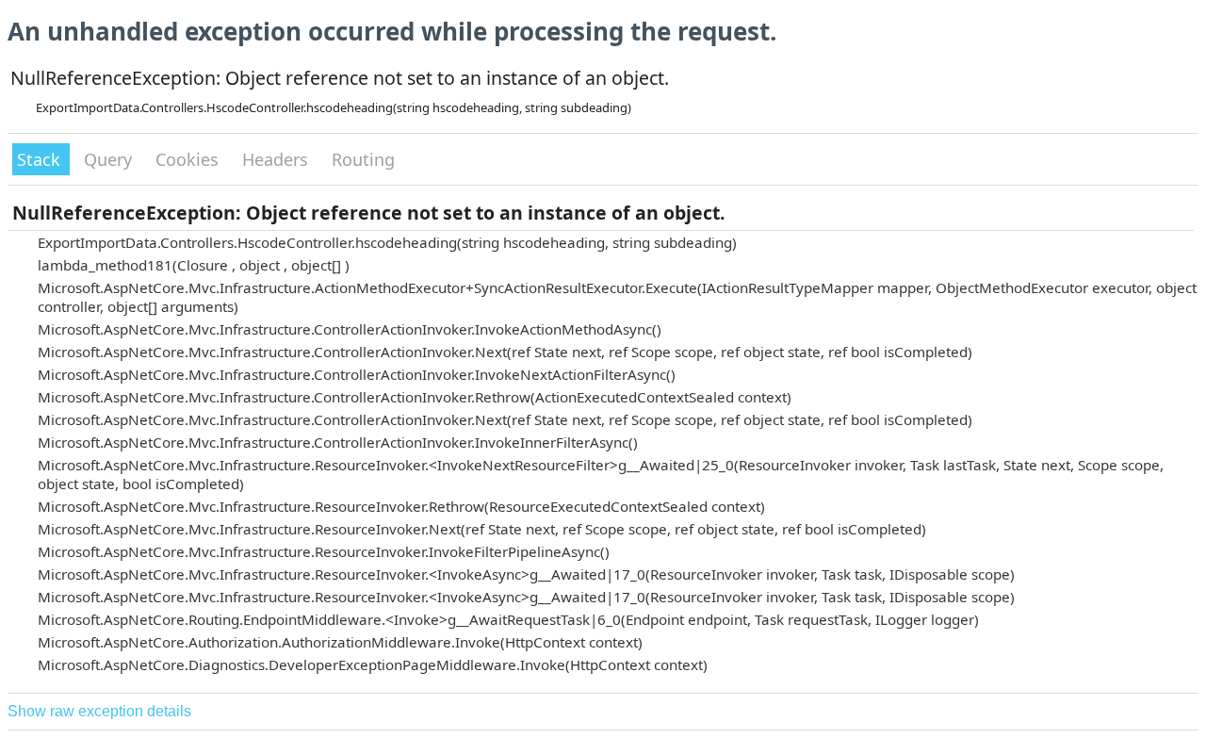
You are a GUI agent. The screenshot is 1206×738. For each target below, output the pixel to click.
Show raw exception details (99, 711)
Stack (41, 159)
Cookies (189, 159)
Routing (363, 159)
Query (110, 159)
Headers (277, 159)
